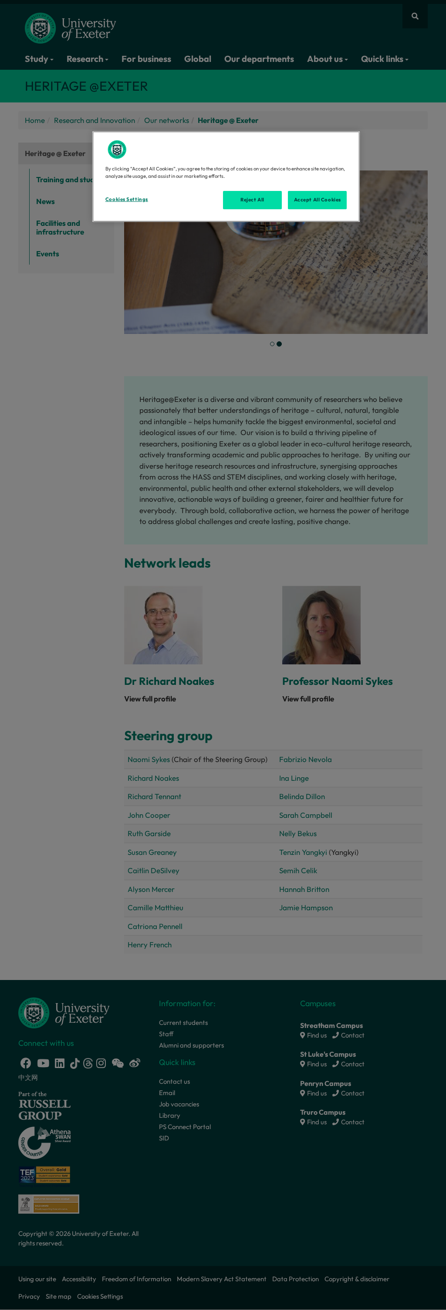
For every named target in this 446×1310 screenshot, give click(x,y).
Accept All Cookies (317, 200)
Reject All (252, 200)
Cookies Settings (126, 199)
